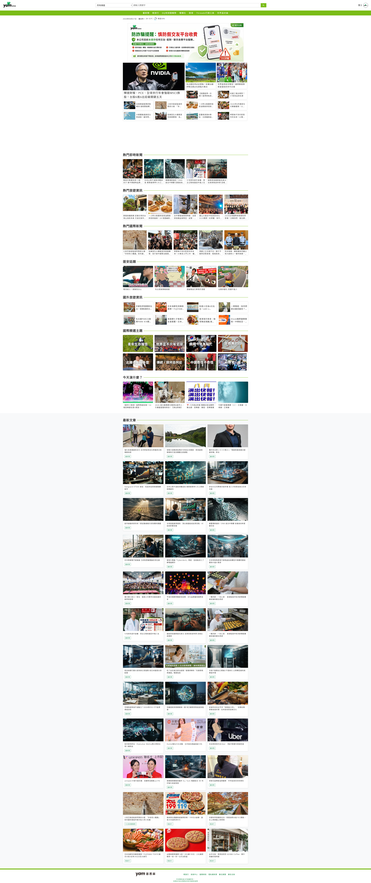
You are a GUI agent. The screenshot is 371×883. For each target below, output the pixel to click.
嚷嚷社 (182, 13)
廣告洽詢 (231, 874)
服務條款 (203, 874)
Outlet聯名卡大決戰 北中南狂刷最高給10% (184, 744)
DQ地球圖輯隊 (169, 13)
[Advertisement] (181, 137)
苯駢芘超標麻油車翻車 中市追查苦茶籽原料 (226, 781)
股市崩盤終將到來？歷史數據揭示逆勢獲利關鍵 (143, 523)
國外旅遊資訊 (133, 297)
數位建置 (222, 874)
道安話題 (129, 261)
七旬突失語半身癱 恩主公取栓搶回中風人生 (142, 634)
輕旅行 (155, 13)
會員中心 (194, 874)
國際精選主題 (133, 331)
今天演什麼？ (133, 377)
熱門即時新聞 (133, 155)
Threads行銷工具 (205, 13)
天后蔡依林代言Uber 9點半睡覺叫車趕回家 (226, 744)
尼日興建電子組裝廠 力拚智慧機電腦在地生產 (142, 560)
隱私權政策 (212, 874)
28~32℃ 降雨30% (155, 19)
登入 (360, 5)
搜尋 (191, 13)
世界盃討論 (222, 13)
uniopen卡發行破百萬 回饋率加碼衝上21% (142, 781)
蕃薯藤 (9, 5)
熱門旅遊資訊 (133, 190)
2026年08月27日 (130, 19)
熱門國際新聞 (133, 226)
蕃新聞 (146, 13)
